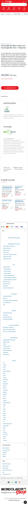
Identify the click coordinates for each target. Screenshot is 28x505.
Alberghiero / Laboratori (8, 327)
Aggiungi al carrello (10, 87)
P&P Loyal (5, 434)
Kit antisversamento (7, 317)
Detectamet (5, 383)
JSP (4, 406)
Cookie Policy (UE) (6, 474)
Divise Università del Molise (9, 329)
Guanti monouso (7, 273)
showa (4, 436)
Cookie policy (5, 468)
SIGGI (4, 438)
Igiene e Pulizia (17, 14)
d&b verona (5, 379)
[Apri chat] (25, 502)
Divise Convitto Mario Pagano (9, 331)
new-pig (5, 432)
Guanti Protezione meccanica (10, 279)
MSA (4, 427)
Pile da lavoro (6, 252)
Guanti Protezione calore (9, 275)
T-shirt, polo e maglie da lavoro (10, 254)
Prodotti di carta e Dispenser (6, 43)
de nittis (5, 381)
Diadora (4, 385)
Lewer (4, 417)
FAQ (3, 472)
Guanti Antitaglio (7, 271)
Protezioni (9, 9)
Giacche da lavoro (7, 248)
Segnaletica (5, 352)
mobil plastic (5, 425)
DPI (19, 9)
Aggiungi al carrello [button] (11, 196)
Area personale (5, 448)
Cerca (25, 4)
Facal (4, 396)
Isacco (4, 404)
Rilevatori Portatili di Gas (8, 287)
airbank (4, 364)
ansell (4, 367)
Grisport (5, 400)
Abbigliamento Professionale (9, 339)
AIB (4, 304)
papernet (5, 170)
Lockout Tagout (6, 348)
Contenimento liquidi (7, 312)
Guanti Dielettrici (7, 269)
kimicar (4, 413)
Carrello (4, 454)
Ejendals (5, 392)
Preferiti (4, 456)
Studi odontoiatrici (18, 185)
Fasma (4, 398)
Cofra (4, 375)
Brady (4, 373)
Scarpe (14, 9)
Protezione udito (6, 283)
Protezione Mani (6, 267)
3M (3, 362)
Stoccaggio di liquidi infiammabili (10, 300)
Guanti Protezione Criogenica (10, 277)
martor (4, 419)
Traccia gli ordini (5, 450)
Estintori (5, 298)
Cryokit (4, 377)
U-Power (5, 440)
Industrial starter (6, 402)
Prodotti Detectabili (7, 350)
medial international (7, 423)
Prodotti (8, 14)
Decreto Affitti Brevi (7, 296)
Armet (4, 369)
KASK (4, 411)
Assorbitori (5, 315)
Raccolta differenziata (8, 319)
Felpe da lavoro (6, 250)
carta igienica (20, 169)
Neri (4, 430)
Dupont (4, 388)
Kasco (4, 409)
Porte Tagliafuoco (7, 302)
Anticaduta (5, 285)
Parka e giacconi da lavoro (9, 246)
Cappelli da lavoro (7, 258)
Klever (4, 415)
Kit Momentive (6, 354)
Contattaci (4, 452)
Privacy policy (5, 465)
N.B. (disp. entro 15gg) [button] (24, 209)
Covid (3, 9)
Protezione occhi (6, 281)
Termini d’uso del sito (6, 470)
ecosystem (5, 390)
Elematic (5, 394)
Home (2, 14)
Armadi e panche (6, 346)
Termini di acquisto (6, 463)
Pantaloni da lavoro (7, 256)
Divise (24, 9)
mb (3, 421)
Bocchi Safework (6, 371)
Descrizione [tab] (4, 96)
